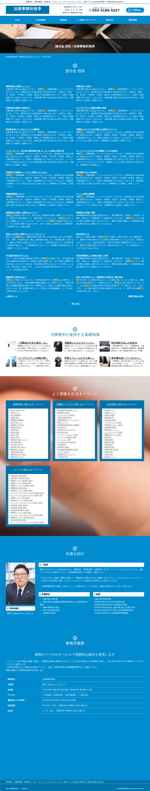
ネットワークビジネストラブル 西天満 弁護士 (27, 493)
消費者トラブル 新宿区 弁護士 (22, 481)
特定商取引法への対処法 (86, 172)
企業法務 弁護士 (110, 420)
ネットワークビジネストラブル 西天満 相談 (27, 515)
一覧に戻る (75, 304)
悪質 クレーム (62, 422)
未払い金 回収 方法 (18, 410)
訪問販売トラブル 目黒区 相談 (22, 500)
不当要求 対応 (62, 457)
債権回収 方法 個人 (18, 425)
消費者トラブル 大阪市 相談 (21, 513)
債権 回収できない (17, 457)
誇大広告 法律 (62, 432)
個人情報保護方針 (12, 788)
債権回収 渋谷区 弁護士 (19, 488)
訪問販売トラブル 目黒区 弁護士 (22, 517)
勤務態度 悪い (109, 418)
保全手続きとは (82, 234)
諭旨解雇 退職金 (110, 427)
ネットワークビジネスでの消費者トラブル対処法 (96, 151)
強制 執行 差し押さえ (18, 447)
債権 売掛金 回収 (17, 452)
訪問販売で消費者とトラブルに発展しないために (26, 172)
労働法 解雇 (108, 440)
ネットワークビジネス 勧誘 (67, 435)
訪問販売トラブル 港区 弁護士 (22, 490)
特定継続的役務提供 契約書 (67, 449)
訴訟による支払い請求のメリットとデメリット (25, 234)
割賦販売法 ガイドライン (66, 454)
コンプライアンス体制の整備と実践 (91, 108)
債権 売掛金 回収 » (136, 296)
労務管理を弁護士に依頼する (18, 108)
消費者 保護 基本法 (64, 418)
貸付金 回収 (15, 432)
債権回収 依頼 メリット (19, 440)
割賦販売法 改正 (63, 413)
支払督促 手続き (16, 445)
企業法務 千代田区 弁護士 (20, 478)
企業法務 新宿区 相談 (18, 520)
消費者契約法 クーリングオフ (68, 420)
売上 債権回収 (16, 415)
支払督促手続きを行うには (17, 256)
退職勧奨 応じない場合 (112, 435)
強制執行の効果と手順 (85, 213)
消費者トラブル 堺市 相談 (20, 498)
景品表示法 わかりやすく (66, 430)
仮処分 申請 (15, 437)
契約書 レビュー (110, 413)
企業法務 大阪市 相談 (18, 508)
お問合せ (137, 10)
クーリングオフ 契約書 (65, 415)
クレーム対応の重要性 (85, 194)
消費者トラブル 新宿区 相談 (21, 483)
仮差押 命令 (15, 418)
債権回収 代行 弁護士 (18, 454)
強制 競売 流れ (16, 427)
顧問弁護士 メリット (112, 430)
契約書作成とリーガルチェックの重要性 (23, 129)
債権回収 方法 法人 (18, 449)
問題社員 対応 (109, 447)
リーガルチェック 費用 (112, 422)
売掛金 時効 (108, 452)
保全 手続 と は (16, 422)
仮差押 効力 (15, 430)
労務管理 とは (109, 410)
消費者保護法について (15, 194)
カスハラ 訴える (63, 452)
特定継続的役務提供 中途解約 (68, 425)
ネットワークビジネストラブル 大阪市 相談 (27, 495)
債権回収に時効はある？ (16, 277)
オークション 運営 (64, 440)
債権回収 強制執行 (17, 420)
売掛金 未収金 (109, 415)
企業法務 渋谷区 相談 (18, 476)
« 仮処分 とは (11, 296)
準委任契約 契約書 (111, 449)
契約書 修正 (108, 445)
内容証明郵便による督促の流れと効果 (92, 256)
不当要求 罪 (61, 445)
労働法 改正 (108, 454)
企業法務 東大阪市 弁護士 (20, 510)
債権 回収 (107, 437)
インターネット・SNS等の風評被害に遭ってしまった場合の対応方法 (35, 151)
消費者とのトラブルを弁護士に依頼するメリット (96, 129)
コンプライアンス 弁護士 (113, 432)
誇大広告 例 (61, 427)
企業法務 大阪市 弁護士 (19, 505)
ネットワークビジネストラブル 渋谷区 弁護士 (27, 522)
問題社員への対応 (83, 86)
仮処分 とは (15, 413)
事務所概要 (133, 20)
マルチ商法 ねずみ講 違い (66, 442)
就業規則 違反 (109, 442)
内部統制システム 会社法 (113, 425)
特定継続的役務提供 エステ (67, 410)
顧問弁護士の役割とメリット (18, 86)
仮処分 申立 (15, 435)
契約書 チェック (110, 457)
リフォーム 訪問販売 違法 (66, 437)
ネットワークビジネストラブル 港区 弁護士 (27, 503)
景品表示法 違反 (63, 447)
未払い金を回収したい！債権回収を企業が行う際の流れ (99, 277)
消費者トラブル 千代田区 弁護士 (22, 485)
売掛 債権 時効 (16, 442)
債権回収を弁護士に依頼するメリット (22, 213)
